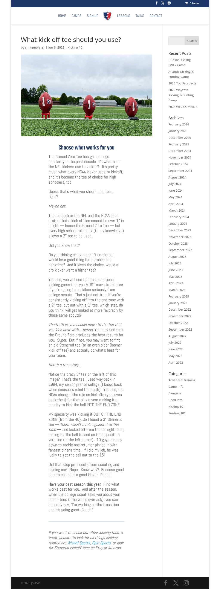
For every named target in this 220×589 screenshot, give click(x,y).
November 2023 (179, 237)
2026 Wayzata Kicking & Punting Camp (181, 95)
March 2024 (176, 210)
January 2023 (177, 303)
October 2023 (178, 243)
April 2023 (175, 283)
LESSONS (123, 16)
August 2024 (177, 177)
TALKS (140, 16)
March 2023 (176, 290)
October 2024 (178, 164)
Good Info (175, 400)
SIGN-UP (92, 16)
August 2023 (177, 257)
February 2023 (178, 296)
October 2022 (178, 323)
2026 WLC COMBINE (182, 107)
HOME (62, 16)
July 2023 (174, 263)
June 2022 (175, 349)
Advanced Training (182, 380)
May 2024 (175, 197)
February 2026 (178, 124)
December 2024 (179, 151)
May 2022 (175, 356)
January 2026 (177, 131)
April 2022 (175, 362)
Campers (174, 393)
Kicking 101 (76, 47)
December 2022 (179, 309)
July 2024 (174, 184)
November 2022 (179, 316)
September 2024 (180, 171)
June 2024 (175, 190)
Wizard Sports (78, 543)
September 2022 (180, 329)
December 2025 (179, 138)
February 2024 (178, 217)
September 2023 (180, 250)
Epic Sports (101, 543)
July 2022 (174, 342)
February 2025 (178, 144)
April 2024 (175, 204)
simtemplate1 (35, 47)
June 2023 (175, 270)
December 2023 (179, 230)
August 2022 (177, 336)
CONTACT (156, 16)
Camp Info (175, 387)
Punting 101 (177, 413)
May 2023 (175, 277)
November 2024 (179, 157)
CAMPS (76, 16)
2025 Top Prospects (182, 83)
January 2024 (177, 223)
